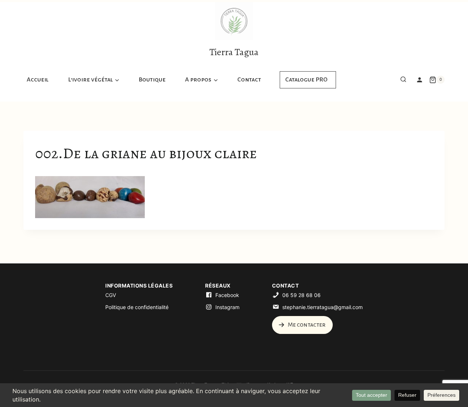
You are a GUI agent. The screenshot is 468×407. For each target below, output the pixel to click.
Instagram (227, 307)
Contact (249, 79)
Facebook (227, 295)
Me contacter (306, 325)
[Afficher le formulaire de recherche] (403, 79)
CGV (110, 295)
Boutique (152, 79)
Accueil (38, 79)
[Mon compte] (420, 80)
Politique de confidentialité (137, 307)
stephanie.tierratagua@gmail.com (322, 307)
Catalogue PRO (306, 79)
